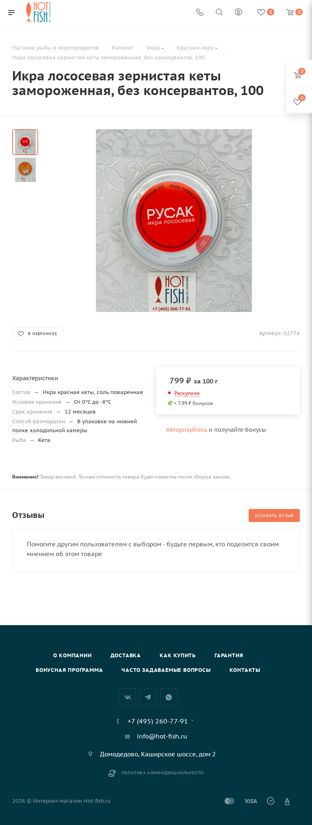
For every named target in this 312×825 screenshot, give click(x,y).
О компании (72, 655)
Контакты (245, 670)
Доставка (125, 655)
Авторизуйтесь (186, 429)
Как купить (178, 655)
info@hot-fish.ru (162, 736)
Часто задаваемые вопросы (165, 670)
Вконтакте (127, 697)
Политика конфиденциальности (162, 772)
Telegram (148, 697)
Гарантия (228, 655)
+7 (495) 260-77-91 (158, 721)
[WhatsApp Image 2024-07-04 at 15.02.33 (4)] (174, 220)
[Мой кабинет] (238, 13)
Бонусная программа (69, 670)
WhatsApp (169, 697)
